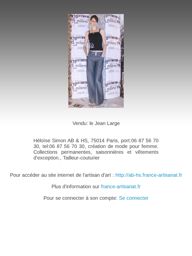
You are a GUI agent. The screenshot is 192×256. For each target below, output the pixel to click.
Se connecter (133, 198)
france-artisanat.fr (121, 186)
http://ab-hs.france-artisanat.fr (149, 175)
